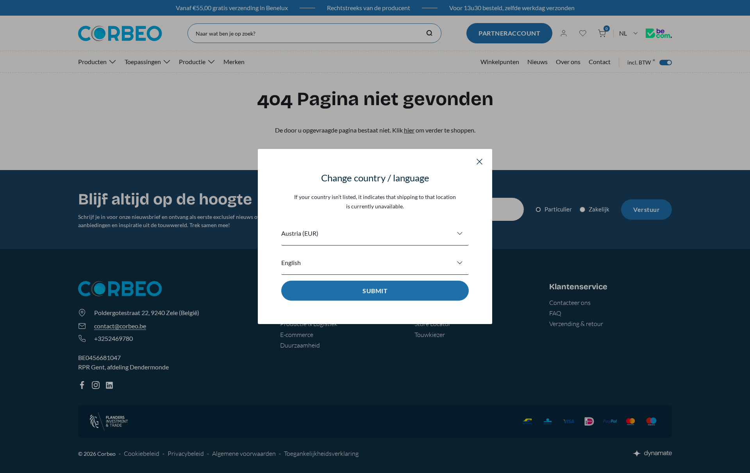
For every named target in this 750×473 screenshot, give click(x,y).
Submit (375, 290)
